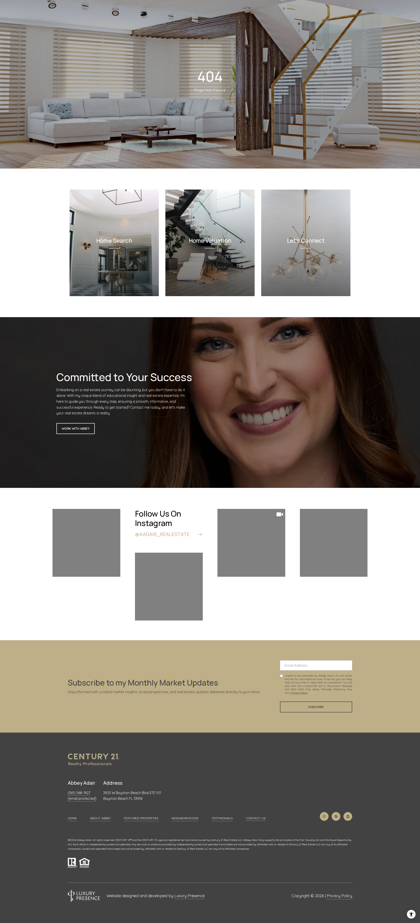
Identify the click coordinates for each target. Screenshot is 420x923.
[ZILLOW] (347, 816)
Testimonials (222, 818)
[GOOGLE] (336, 816)
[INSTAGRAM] (324, 816)
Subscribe (316, 707)
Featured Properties (141, 818)
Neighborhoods (185, 818)
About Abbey (100, 818)
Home (72, 818)
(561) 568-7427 (79, 793)
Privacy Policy (299, 692)
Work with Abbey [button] (75, 429)
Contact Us (256, 818)
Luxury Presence (189, 895)
